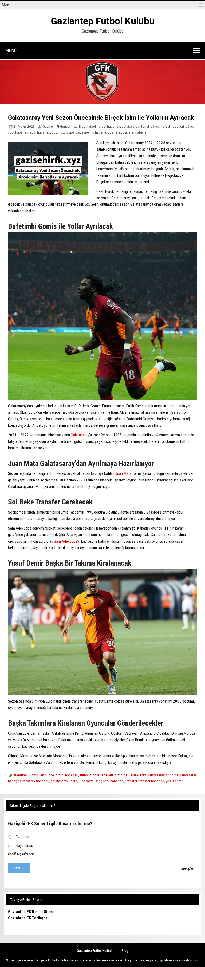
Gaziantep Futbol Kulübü (103, 21)
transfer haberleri (135, 132)
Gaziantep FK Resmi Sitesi (31, 911)
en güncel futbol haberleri (59, 775)
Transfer (131, 781)
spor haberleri (40, 132)
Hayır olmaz (25, 845)
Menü (6, 5)
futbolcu (121, 775)
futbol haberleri (108, 126)
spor (98, 781)
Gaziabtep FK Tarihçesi (28, 917)
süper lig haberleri (95, 132)
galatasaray (130, 126)
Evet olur (22, 837)
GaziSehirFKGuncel (56, 126)
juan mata (86, 781)
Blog (82, 126)
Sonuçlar (187, 868)
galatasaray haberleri (33, 781)
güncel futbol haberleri (167, 126)
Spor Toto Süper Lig (66, 132)
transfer (115, 132)
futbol (91, 126)
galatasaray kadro (64, 781)
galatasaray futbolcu (162, 775)
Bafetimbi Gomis (26, 775)
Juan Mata (123, 473)
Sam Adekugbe (65, 541)
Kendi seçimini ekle (21, 854)
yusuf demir (174, 781)
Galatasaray (80, 435)
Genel (144, 126)
